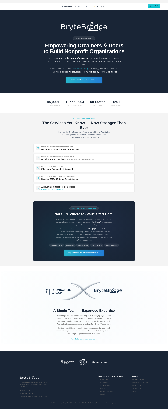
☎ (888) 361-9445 (25, 391)
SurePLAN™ (104, 380)
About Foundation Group (140, 382)
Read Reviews (101, 7)
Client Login (155, 6)
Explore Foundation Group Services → (84, 80)
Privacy (111, 403)
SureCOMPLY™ (105, 385)
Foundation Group (80, 68)
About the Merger (138, 380)
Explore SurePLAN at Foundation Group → (84, 253)
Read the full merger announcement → (84, 339)
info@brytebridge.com (27, 393)
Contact (134, 391)
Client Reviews (136, 388)
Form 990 (103, 394)
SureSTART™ (104, 382)
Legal (115, 403)
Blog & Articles (136, 385)
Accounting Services (106, 391)
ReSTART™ (103, 388)
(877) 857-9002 (68, 7)
